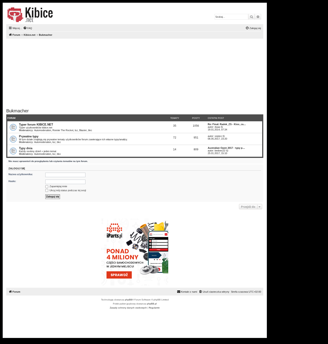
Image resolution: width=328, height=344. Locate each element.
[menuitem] (27, 28)
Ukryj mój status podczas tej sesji (67, 190)
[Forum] (30, 14)
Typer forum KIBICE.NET (36, 124)
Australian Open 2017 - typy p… (226, 148)
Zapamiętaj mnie (58, 186)
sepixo (218, 136)
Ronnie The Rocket (62, 130)
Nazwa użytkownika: (20, 174)
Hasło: (12, 181)
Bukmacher (17, 110)
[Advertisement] (140, 73)
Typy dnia (25, 148)
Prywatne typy (28, 136)
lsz (76, 130)
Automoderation (42, 130)
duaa (217, 127)
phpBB (128, 299)
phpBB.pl (152, 303)
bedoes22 (220, 150)
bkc (90, 130)
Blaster (83, 130)
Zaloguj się (16, 168)
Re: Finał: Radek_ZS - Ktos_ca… (227, 124)
